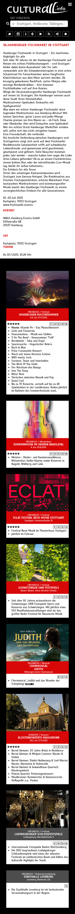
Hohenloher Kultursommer (38, 314)
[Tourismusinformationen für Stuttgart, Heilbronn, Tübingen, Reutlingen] (25, 34)
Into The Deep (19, 370)
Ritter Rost (17, 374)
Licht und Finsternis (23, 331)
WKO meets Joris (21, 357)
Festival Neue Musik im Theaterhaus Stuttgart (38, 530)
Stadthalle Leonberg (38, 876)
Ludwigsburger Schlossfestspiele (38, 834)
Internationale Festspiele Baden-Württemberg (38, 847)
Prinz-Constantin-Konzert (26, 351)
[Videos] (59, 677)
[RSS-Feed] (58, 324)
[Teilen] (62, 324)
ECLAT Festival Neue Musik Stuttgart (38, 517)
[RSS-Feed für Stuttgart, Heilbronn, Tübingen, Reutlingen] (49, 34)
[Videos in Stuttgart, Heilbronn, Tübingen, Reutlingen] (41, 34)
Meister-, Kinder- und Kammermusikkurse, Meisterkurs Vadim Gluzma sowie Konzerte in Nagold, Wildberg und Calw (37, 461)
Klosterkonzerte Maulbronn (38, 737)
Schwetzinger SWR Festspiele (38, 587)
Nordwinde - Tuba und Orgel (28, 341)
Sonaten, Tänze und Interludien (29, 361)
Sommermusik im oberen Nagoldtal (38, 444)
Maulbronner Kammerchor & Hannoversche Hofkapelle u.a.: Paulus (36, 779)
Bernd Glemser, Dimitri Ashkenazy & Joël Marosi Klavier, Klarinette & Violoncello (39, 762)
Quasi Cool (17, 380)
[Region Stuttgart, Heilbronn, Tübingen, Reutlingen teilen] (57, 34)
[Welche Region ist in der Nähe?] (32, 34)
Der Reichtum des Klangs (26, 367)
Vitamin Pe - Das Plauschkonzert (35, 327)
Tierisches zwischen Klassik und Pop (32, 377)
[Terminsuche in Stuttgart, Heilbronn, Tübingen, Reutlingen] (18, 34)
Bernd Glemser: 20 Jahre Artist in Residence (37, 750)
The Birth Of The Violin (24, 364)
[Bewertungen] (66, 324)
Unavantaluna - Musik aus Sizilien (31, 334)
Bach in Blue (18, 347)
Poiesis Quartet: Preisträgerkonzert (32, 774)
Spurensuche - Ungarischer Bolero (31, 344)
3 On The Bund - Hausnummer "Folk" (32, 337)
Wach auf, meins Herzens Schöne (30, 354)
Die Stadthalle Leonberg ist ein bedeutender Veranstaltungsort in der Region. (37, 891)
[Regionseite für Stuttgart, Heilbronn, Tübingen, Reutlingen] (9, 34)
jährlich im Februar (22, 534)
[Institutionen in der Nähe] (55, 324)
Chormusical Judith (39, 667)
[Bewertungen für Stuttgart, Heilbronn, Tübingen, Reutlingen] (65, 34)
